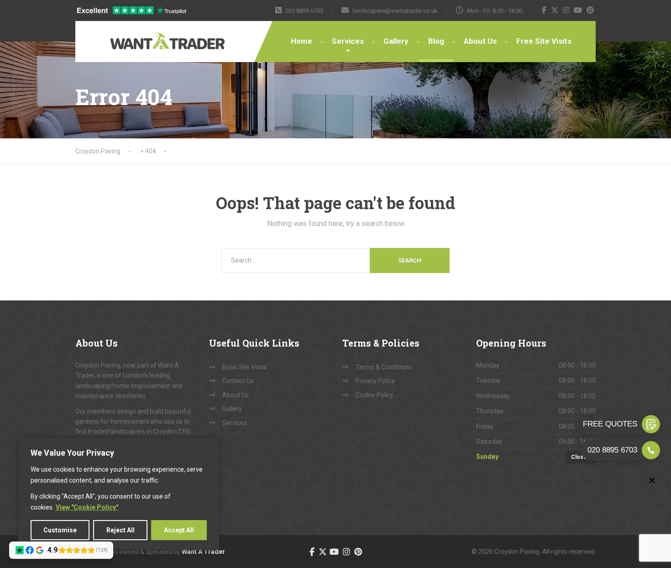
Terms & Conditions (384, 367)
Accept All (179, 530)
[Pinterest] (590, 10)
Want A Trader (203, 551)
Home (301, 41)
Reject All (120, 530)
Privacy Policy (375, 380)
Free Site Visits (543, 41)
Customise (60, 530)
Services (348, 41)
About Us (480, 41)
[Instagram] (566, 10)
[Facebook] (544, 10)
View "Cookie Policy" (87, 507)
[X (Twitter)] (555, 10)
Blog (436, 41)
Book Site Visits (244, 367)
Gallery (396, 41)
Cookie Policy (374, 395)
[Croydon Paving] (139, 35)
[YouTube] (578, 10)
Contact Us (238, 380)
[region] (118, 494)
